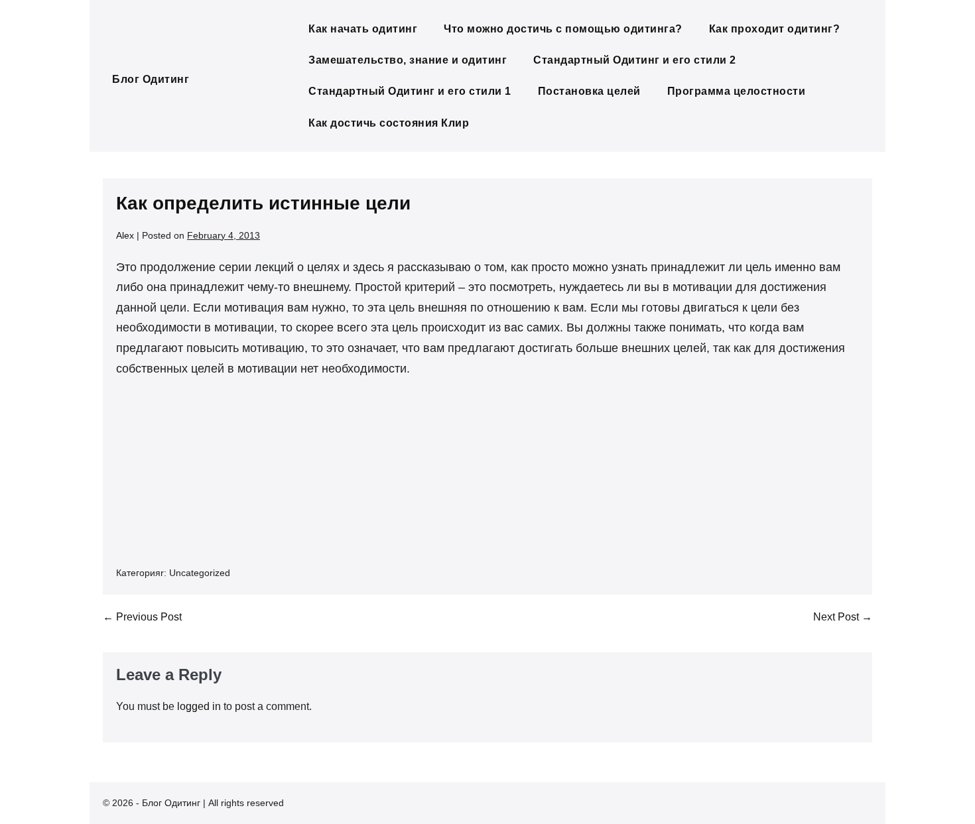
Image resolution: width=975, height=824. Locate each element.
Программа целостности (736, 91)
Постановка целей (589, 91)
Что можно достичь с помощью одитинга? (563, 28)
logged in (199, 706)
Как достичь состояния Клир (388, 123)
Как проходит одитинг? (774, 28)
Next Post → (842, 616)
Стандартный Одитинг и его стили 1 (409, 91)
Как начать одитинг (362, 28)
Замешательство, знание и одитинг (407, 60)
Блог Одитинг (150, 79)
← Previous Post (142, 616)
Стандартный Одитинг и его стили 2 (634, 60)
